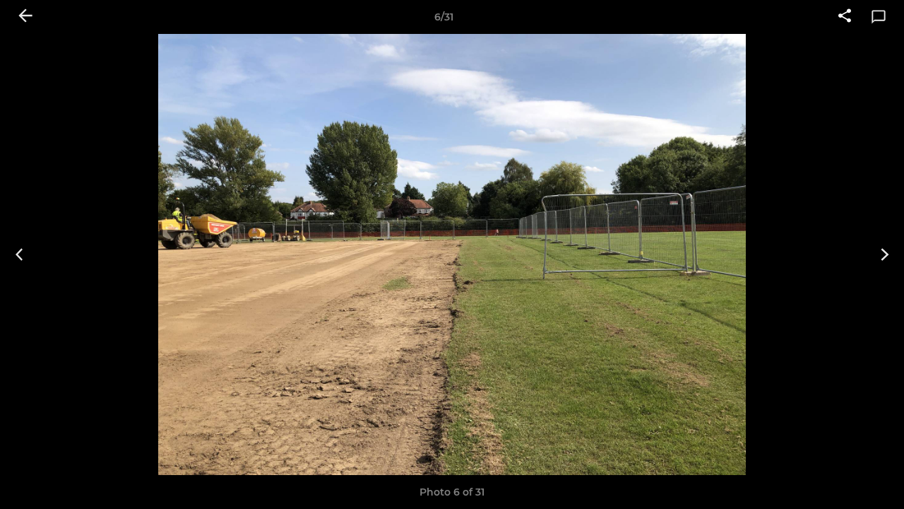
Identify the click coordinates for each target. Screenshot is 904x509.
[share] (844, 17)
